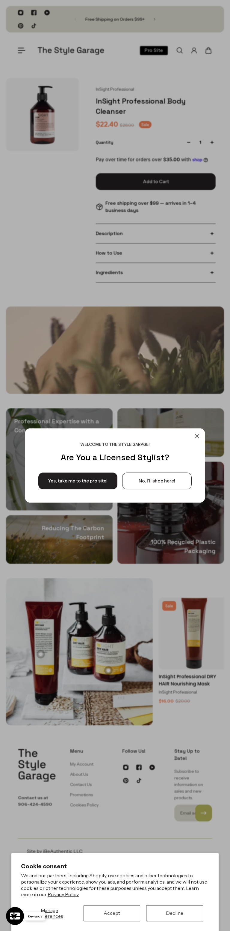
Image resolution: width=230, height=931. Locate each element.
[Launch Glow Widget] (15, 916)
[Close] (197, 436)
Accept (112, 913)
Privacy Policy (63, 894)
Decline (174, 913)
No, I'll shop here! (157, 481)
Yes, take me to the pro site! (78, 481)
